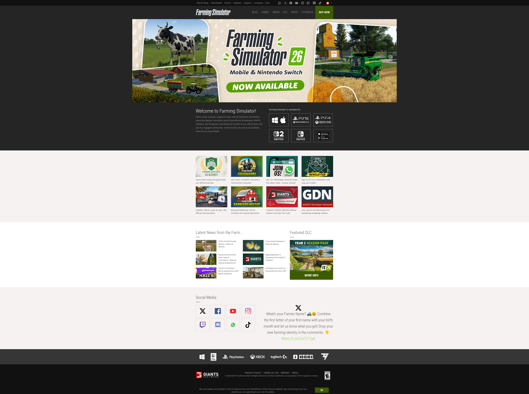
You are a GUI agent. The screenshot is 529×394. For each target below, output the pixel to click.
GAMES (265, 12)
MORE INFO (311, 275)
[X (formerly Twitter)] (285, 2)
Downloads (216, 2)
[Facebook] (291, 2)
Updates (237, 2)
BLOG (255, 12)
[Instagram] (302, 2)
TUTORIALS (307, 12)
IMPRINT (285, 372)
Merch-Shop (202, 2)
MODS (294, 12)
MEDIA (276, 12)
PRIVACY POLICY (253, 372)
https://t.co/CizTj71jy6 (298, 338)
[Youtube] (297, 2)
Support (247, 2)
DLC (285, 12)
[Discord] (314, 2)
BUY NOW (324, 12)
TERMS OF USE (271, 372)
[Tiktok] (320, 2)
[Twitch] (308, 2)
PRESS (295, 372)
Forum (227, 2)
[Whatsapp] (279, 2)
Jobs (268, 2)
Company (258, 2)
